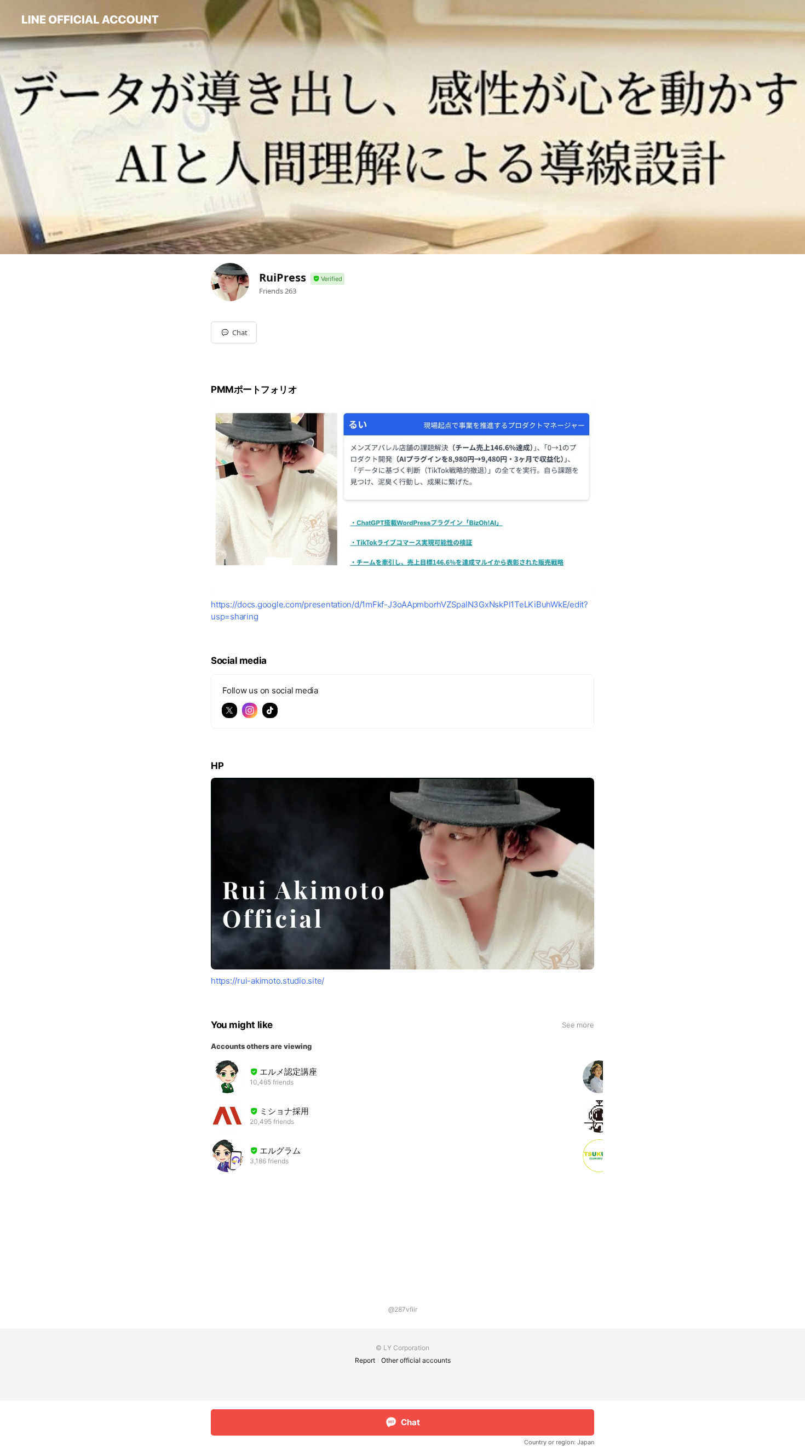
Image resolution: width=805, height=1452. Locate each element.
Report (365, 1360)
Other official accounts (416, 1360)
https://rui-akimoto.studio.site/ (267, 980)
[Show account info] (327, 279)
